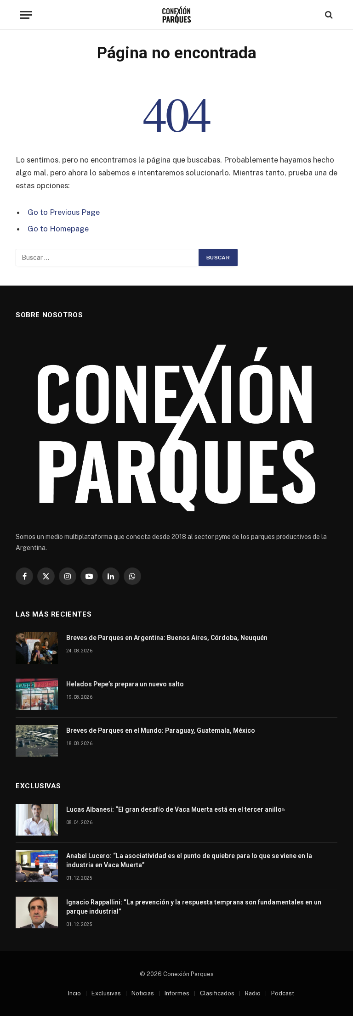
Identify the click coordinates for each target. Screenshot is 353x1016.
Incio (74, 993)
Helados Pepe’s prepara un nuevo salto (125, 684)
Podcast (282, 993)
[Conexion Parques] (177, 15)
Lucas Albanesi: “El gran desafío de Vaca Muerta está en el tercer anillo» (175, 809)
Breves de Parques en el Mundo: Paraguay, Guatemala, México (160, 730)
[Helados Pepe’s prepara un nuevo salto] (37, 694)
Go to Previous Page (64, 212)
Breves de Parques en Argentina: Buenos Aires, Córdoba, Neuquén (167, 637)
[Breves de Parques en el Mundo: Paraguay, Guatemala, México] (37, 741)
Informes (177, 993)
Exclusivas (106, 993)
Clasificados (217, 993)
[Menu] (26, 15)
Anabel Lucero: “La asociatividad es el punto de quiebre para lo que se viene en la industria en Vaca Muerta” (189, 860)
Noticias (142, 993)
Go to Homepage (58, 228)
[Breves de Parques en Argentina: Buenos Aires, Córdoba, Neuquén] (37, 648)
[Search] (328, 15)
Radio (253, 993)
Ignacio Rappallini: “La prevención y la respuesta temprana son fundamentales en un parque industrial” (193, 906)
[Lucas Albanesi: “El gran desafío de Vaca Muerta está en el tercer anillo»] (37, 820)
